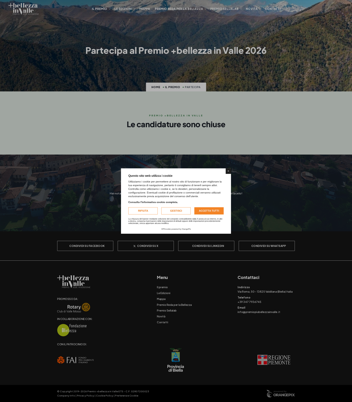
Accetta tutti (209, 210)
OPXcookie (166, 229)
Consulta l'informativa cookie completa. (153, 202)
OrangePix (186, 229)
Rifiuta (143, 210)
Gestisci (176, 210)
